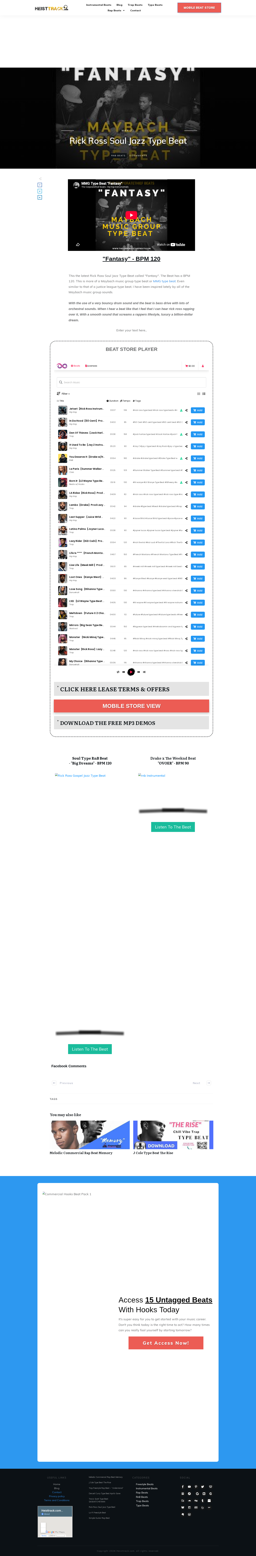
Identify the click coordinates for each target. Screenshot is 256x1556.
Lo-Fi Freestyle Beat (97, 1512)
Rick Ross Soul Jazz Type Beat (102, 1507)
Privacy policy (57, 1496)
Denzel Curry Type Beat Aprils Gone (104, 1493)
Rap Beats (142, 1492)
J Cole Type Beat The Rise (173, 1139)
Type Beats (142, 1505)
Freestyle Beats (145, 1484)
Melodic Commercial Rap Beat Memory (90, 1139)
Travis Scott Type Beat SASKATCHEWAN (98, 1500)
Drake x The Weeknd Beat (173, 758)
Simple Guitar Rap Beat (99, 1518)
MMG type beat (164, 281)
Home (56, 1484)
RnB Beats (118, 155)
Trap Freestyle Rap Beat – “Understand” (106, 1488)
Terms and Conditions (56, 1500)
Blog (56, 1488)
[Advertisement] (128, 41)
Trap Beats (142, 1501)
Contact (56, 1492)
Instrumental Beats (147, 1488)
